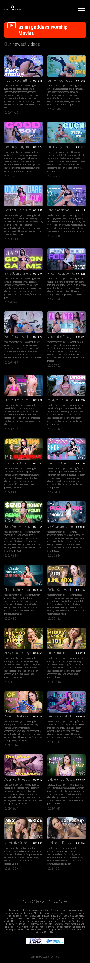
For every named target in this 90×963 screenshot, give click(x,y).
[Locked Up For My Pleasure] (66, 828)
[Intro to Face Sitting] (23, 66)
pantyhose (28, 791)
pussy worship (10, 89)
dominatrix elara (25, 98)
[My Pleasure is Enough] (66, 512)
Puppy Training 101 (60, 653)
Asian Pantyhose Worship (21, 780)
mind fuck (18, 222)
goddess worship (26, 86)
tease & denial (22, 89)
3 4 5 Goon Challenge (18, 273)
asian (26, 95)
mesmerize (51, 535)
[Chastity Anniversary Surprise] (23, 575)
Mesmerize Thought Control (66, 337)
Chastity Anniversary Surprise (23, 590)
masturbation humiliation (60, 791)
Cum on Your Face (59, 80)
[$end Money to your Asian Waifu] (23, 512)
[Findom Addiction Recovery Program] (66, 259)
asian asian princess (12, 551)
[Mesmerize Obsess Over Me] (23, 828)
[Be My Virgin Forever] (66, 385)
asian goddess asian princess (23, 104)
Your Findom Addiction (19, 337)
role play (7, 661)
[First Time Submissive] (23, 449)
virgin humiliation (78, 791)
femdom (37, 86)
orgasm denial (72, 411)
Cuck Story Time (58, 147)
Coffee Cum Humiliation (63, 590)
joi (54, 89)
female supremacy (76, 89)
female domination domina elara (69, 857)
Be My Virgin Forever (61, 400)
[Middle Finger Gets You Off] (66, 765)
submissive (9, 95)
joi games (70, 475)
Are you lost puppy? (17, 653)
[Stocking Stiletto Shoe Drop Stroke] (66, 449)
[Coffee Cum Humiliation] (66, 575)
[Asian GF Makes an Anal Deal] (23, 702)
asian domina (22, 101)
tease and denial (60, 601)
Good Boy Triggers (16, 147)
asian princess (30, 541)
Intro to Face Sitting (17, 80)
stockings (20, 788)
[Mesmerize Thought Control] (66, 322)
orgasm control (68, 848)
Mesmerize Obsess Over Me (23, 843)
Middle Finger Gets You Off (65, 780)
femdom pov (18, 95)
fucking (50, 152)
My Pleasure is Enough (62, 527)
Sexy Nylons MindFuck (62, 716)
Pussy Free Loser (16, 400)
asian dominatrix (11, 98)
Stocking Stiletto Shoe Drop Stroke (66, 463)
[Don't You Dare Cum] (23, 195)
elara (35, 98)
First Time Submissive (19, 463)
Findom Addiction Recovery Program (66, 273)
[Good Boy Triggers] (23, 132)
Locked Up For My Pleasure (65, 843)
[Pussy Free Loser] (23, 385)
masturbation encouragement (24, 92)
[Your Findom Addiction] (23, 322)
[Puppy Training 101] (66, 638)
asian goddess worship (73, 101)
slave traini (34, 95)
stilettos (50, 478)
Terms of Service (34, 901)
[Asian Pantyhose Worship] (23, 765)
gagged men (28, 475)
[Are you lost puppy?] (23, 638)
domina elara (52, 104)
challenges (34, 285)
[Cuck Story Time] (66, 132)
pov (60, 408)
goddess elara (10, 101)
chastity (71, 854)
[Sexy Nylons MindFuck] (66, 702)
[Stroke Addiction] (66, 195)
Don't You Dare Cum (17, 210)
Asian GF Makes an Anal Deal (23, 716)
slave (78, 348)
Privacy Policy (58, 901)
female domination (11, 86)
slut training (37, 222)
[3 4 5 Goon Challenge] (23, 259)
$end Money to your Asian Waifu (23, 527)
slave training (19, 664)
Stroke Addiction (58, 210)
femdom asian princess (68, 104)
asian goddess (62, 89)
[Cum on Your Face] (66, 66)
